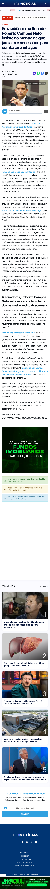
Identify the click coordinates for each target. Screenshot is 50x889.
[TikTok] (31, 842)
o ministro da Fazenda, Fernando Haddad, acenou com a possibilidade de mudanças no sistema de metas (25, 371)
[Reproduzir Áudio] (4, 111)
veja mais (42, 586)
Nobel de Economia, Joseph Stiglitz (18, 172)
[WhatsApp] (38, 73)
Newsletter (25, 853)
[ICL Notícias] (25, 3)
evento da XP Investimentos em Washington (22, 210)
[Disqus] (25, 538)
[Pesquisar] (46, 3)
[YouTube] (22, 842)
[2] (25, 646)
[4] (25, 722)
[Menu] (3, 3)
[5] (25, 760)
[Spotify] (36, 842)
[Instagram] (13, 842)
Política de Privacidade (25, 866)
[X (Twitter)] (46, 73)
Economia (5, 24)
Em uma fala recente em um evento (18, 333)
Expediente (25, 856)
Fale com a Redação (25, 862)
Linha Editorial (25, 859)
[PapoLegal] (34, 73)
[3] (25, 684)
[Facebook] (42, 73)
